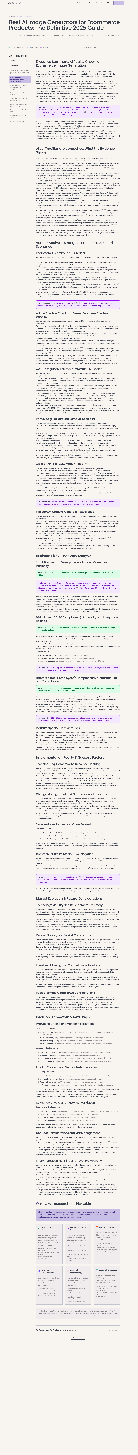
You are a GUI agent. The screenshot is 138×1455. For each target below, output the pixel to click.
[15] (105, 187)
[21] (105, 168)
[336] (83, 91)
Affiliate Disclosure (90, 47)
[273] (77, 380)
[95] (102, 210)
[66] (82, 286)
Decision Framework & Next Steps (19, 111)
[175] (86, 215)
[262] (83, 112)
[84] (80, 91)
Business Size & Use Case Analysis (18, 94)
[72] (75, 303)
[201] (111, 538)
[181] (98, 487)
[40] (74, 76)
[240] (108, 185)
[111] (86, 112)
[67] (118, 284)
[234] (103, 397)
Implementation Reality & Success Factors (18, 99)
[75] (63, 272)
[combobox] (18, 60)
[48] (47, 86)
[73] (103, 123)
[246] (107, 168)
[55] (75, 125)
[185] (82, 492)
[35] (88, 335)
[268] (70, 128)
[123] (62, 452)
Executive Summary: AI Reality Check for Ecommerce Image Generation (19, 72)
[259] (79, 112)
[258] (115, 224)
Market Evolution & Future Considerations (18, 105)
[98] (88, 200)
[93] (60, 452)
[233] (66, 128)
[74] (78, 96)
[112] (40, 207)
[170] (75, 501)
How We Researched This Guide (18, 116)
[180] (95, 487)
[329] (44, 701)
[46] (44, 86)
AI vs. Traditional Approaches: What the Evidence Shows (17, 79)
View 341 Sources (78, 1338)
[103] (70, 455)
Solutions (89, 3)
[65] (115, 284)
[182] (52, 495)
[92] (61, 435)
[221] (82, 197)
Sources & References (17, 121)
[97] (82, 202)
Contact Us (119, 3)
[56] (73, 96)
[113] (61, 711)
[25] (63, 205)
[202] (76, 175)
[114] (89, 112)
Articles (80, 3)
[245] (88, 405)
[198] (97, 520)
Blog (108, 3)
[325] (77, 128)
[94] (67, 455)
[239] (107, 397)
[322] (73, 128)
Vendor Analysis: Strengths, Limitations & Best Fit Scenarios (18, 87)
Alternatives (99, 3)
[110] (85, 202)
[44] (77, 76)
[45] (43, 345)
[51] (72, 125)
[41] (37, 345)
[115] (66, 205)
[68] (75, 96)
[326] (41, 701)
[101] (91, 200)
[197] (73, 195)
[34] (57, 350)
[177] (89, 473)
